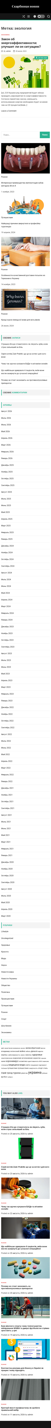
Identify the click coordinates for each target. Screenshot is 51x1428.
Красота (5, 952)
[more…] (24, 105)
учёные (44, 1073)
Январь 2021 (6, 855)
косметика (23, 1061)
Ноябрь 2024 (7, 552)
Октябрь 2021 (7, 801)
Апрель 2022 (6, 761)
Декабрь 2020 (7, 862)
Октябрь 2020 (7, 875)
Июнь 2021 (6, 828)
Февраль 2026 (7, 452)
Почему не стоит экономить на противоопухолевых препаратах (17, 1287)
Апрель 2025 (6, 519)
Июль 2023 (6, 660)
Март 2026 (6, 445)
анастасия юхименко (12, 1048)
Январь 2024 (6, 620)
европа (40, 1051)
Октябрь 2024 (7, 559)
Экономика (5, 34)
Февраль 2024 (7, 613)
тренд (10, 1073)
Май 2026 (5, 431)
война (22, 1051)
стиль (45, 1068)
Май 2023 (5, 674)
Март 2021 (6, 842)
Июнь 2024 (6, 586)
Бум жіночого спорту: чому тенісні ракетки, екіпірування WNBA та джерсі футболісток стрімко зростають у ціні (25, 1328)
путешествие (12, 1068)
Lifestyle (4, 931)
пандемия (34, 1065)
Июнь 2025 (6, 505)
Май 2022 (5, 754)
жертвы (4, 1055)
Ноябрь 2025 (7, 472)
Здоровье (5, 945)
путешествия (23, 1068)
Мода (3, 958)
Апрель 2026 (6, 438)
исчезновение (27, 1058)
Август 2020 (6, 889)
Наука (4, 965)
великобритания (33, 1048)
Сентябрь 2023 (7, 647)
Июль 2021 (6, 822)
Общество (5, 985)
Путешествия (7, 217)
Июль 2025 (6, 499)
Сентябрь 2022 (7, 727)
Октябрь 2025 (7, 478)
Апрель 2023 (6, 680)
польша (4, 1068)
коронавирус (12, 1061)
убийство (24, 1073)
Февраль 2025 (7, 532)
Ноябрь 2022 (7, 714)
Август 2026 (6, 411)
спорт (40, 1068)
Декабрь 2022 (7, 707)
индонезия (17, 1058)
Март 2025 (6, 526)
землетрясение (7, 1058)
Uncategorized (7, 938)
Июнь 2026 (6, 425)
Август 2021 (6, 815)
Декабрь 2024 (7, 546)
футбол (4, 1077)
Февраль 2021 (7, 849)
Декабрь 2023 (7, 626)
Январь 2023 (6, 701)
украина (35, 1072)
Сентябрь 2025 (7, 485)
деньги (34, 1051)
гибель (28, 1051)
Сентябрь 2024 (7, 566)
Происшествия (7, 999)
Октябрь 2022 (7, 721)
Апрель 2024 (6, 600)
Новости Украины (9, 978)
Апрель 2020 (6, 909)
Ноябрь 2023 (7, 633)
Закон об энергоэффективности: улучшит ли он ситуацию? (21, 42)
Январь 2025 (6, 539)
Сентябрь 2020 (7, 882)
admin (8, 51)
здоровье (37, 1054)
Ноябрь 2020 (7, 869)
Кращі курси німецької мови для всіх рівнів (20, 320)
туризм (17, 1073)
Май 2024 (5, 593)
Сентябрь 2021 (7, 808)
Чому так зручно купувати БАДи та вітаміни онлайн (24, 364)
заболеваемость (14, 1055)
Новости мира (7, 972)
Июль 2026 (6, 418)
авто (2, 1048)
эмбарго (10, 1077)
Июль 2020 (6, 896)
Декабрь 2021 (7, 788)
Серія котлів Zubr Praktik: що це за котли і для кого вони (25, 1168)
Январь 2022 (6, 781)
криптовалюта (33, 1061)
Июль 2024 (6, 579)
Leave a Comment (8, 111)
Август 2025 (6, 492)
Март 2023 (6, 687)
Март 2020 (6, 916)
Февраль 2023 (7, 694)
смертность (33, 1068)
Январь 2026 (6, 458)
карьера (43, 1058)
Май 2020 (5, 902)
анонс (23, 1048)
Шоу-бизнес (6, 1026)
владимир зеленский (10, 1051)
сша (3, 1072)
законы (28, 1055)
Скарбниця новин (25, 6)
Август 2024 (6, 573)
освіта (27, 1065)
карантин (37, 1058)
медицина (13, 1064)
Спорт (3, 1019)
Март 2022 (6, 768)
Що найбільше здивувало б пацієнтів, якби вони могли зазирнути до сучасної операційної (24, 1247)
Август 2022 (6, 734)
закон (23, 1055)
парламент (43, 1065)
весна (43, 1048)
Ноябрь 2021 (7, 795)
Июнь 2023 (6, 667)
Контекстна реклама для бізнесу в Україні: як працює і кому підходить (22, 1369)
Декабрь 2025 (7, 465)
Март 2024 (6, 606)
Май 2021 (5, 835)
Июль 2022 (6, 741)
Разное (4, 177)
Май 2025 (5, 512)
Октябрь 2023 (7, 640)
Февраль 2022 (7, 775)
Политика (5, 992)
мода (22, 1064)
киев (3, 1061)
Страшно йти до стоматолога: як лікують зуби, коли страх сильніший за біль (23, 1128)
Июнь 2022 (6, 748)
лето (40, 1061)
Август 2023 (6, 653)
